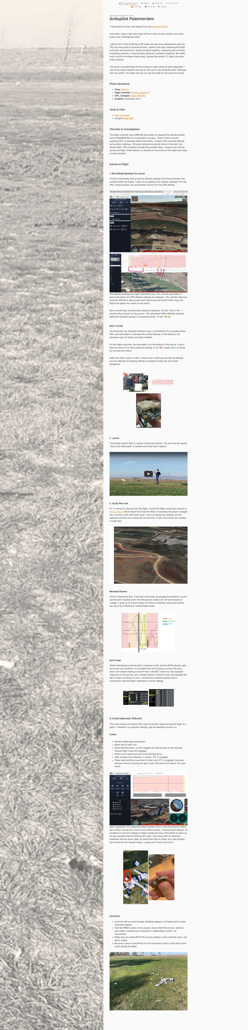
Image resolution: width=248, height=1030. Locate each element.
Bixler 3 (125, 89)
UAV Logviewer (122, 115)
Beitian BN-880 (138, 95)
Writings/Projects (129, 3)
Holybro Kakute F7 (141, 92)
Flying (163, 6)
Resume (158, 3)
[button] (149, 474)
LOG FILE (128, 118)
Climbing (151, 6)
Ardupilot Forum (159, 26)
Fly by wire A (116, 511)
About (146, 3)
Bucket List (173, 3)
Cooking (137, 6)
